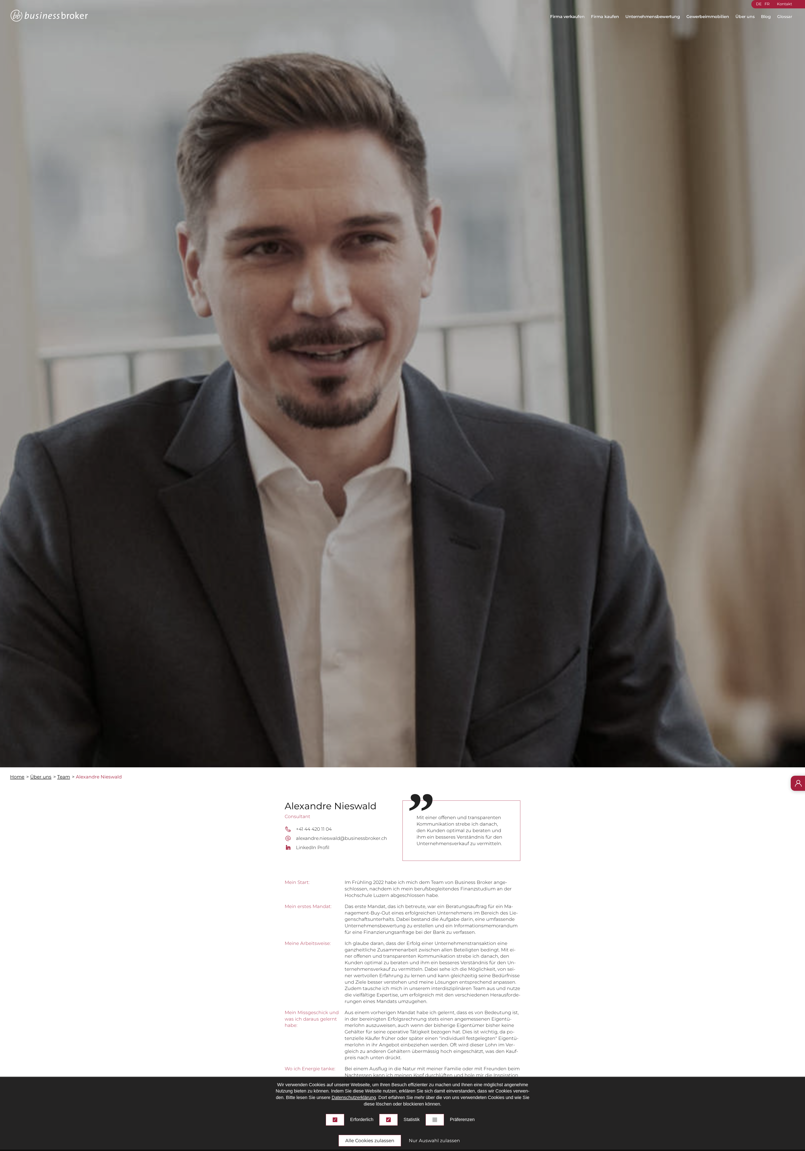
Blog (766, 16)
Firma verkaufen (567, 16)
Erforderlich (361, 1119)
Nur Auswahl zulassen (434, 1140)
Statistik (412, 1119)
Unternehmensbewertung (652, 16)
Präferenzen (462, 1119)
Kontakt (784, 4)
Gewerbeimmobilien (707, 16)
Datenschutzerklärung (354, 1097)
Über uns (744, 16)
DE (759, 4)
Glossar (784, 16)
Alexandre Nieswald (99, 777)
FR (767, 4)
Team (63, 777)
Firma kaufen (605, 16)
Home (17, 777)
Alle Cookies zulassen (369, 1140)
